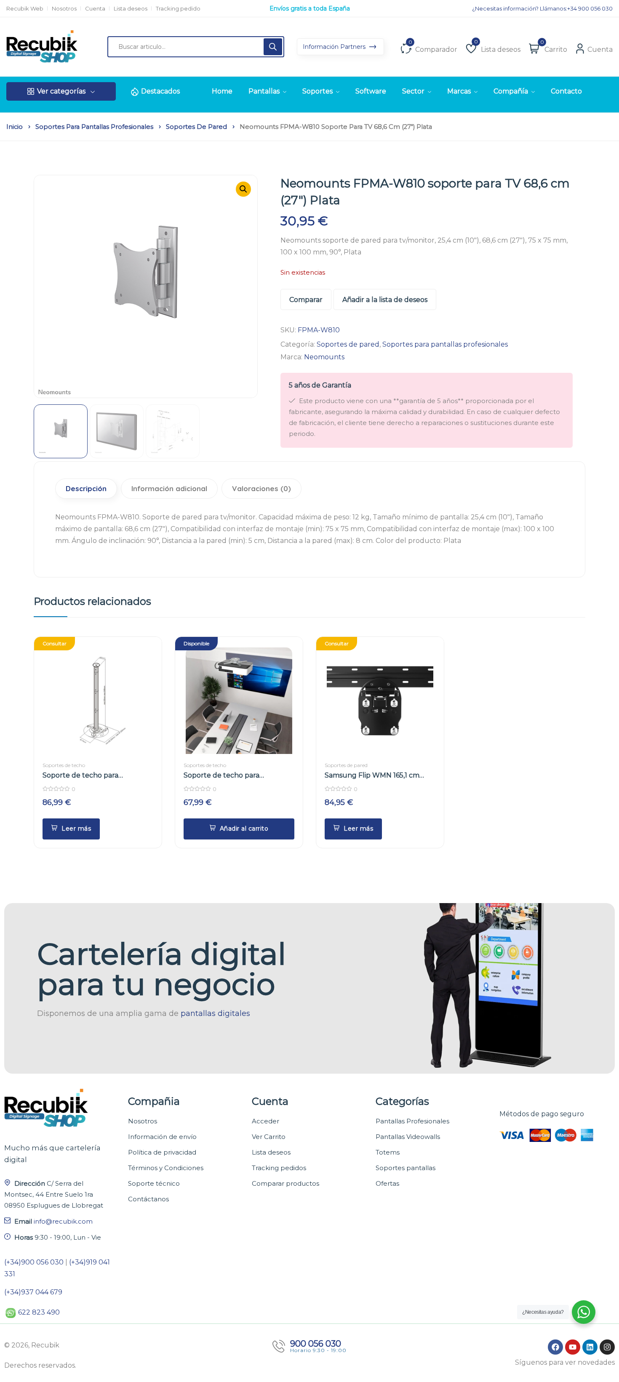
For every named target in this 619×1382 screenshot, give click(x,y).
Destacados (160, 91)
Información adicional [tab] (169, 488)
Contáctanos (148, 1199)
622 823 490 (39, 1312)
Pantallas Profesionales (412, 1121)
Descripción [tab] (86, 488)
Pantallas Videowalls (408, 1137)
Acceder (265, 1121)
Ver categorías (61, 91)
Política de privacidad (162, 1152)
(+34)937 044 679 (33, 1292)
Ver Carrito (268, 1137)
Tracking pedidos (279, 1168)
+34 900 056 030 (590, 8)
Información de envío (162, 1137)
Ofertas (387, 1183)
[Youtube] (572, 1347)
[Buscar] (273, 46)
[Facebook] (555, 1347)
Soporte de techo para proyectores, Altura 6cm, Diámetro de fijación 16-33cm (232, 775)
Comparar (306, 300)
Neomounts (324, 357)
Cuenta (95, 8)
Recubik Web (24, 8)
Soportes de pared (196, 127)
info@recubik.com (63, 1221)
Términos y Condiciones (165, 1168)
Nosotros (64, 8)
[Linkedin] (590, 1347)
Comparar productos (285, 1183)
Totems (388, 1152)
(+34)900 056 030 (34, 1262)
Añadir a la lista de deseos (384, 300)
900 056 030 (315, 1343)
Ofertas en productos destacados (310, 8)
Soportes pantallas (405, 1168)
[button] (243, 189)
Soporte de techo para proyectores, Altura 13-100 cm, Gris (93, 775)
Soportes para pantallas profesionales (94, 127)
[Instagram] (607, 1347)
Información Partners (335, 47)
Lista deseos (130, 8)
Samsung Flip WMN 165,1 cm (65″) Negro (372, 775)
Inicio (14, 127)
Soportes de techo (64, 765)
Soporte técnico (154, 1183)
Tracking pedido (178, 8)
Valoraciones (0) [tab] (261, 488)
